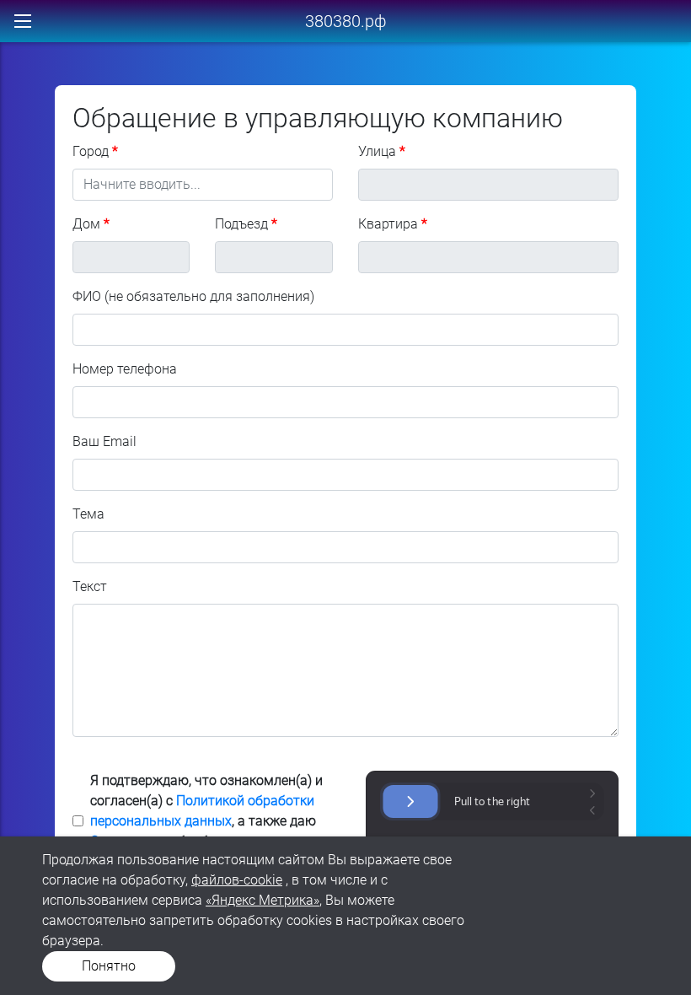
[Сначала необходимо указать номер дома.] (274, 257)
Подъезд (241, 224)
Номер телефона (124, 369)
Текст (89, 586)
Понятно (109, 966)
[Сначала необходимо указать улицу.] (131, 257)
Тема (88, 514)
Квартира (388, 224)
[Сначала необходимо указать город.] (488, 185)
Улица (377, 151)
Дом (86, 224)
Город (90, 151)
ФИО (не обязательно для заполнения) (193, 296)
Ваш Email (104, 441)
